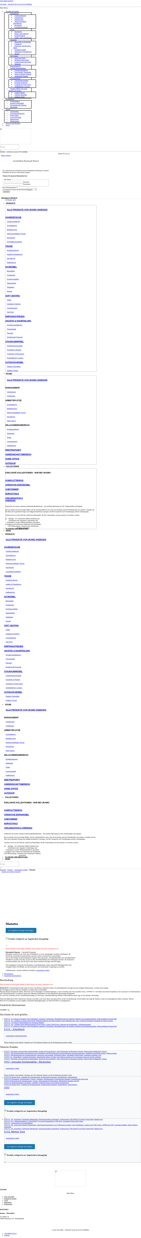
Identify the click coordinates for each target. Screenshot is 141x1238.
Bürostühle (13, 107)
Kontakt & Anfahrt (10, 1198)
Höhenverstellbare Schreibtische (19, 22)
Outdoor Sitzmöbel (14, 366)
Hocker (9, 291)
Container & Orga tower (15, 354)
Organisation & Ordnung (14, 499)
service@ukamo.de (6, 1224)
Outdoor (10, 463)
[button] (70, 8)
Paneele (10, 333)
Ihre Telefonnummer (10, 187)
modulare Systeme (14, 304)
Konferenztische (13, 250)
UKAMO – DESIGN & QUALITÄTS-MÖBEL (16, 4)
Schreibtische (13, 217)
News (7, 125)
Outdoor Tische (20, 97)
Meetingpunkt (13, 450)
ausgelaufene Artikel (21, 870)
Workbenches (12, 230)
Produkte (10, 534)
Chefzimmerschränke (15, 346)
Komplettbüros (14, 480)
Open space (11, 421)
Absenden (6, 192)
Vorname (26, 182)
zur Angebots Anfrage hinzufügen (21, 930)
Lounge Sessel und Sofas (23, 62)
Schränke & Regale (14, 350)
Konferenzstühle (13, 279)
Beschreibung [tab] (8, 974)
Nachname (26, 184)
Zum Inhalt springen (6, 1)
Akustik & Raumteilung (18, 321)
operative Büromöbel (17, 485)
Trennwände (11, 329)
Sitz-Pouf (10, 312)
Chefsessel (11, 275)
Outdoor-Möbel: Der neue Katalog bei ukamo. (18, 90)
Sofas (9, 300)
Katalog (10, 870)
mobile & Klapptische (15, 254)
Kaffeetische (11, 262)
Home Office (12, 459)
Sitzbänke (10, 287)
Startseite (3, 870)
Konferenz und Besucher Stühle (22, 47)
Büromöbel (23, 1036)
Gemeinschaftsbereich (18, 454)
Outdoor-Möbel (14, 362)
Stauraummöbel (14, 341)
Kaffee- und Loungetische (23, 38)
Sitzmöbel (11, 267)
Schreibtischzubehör (21, 27)
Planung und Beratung (13, 123)
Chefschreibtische (13, 221)
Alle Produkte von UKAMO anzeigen (27, 209)
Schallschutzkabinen (14, 325)
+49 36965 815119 (76, 154)
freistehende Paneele (15, 337)
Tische (12, 29)
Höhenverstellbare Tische (16, 234)
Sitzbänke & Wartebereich (23, 52)
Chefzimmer (11, 392)
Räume (8, 109)
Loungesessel (12, 308)
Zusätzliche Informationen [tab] (12, 976)
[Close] (6, 945)
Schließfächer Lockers (15, 358)
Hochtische (11, 238)
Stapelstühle (11, 283)
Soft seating (12, 296)
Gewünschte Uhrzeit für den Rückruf (15, 189)
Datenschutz (8, 1204)
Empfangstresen (14, 316)
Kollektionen (11, 797)
